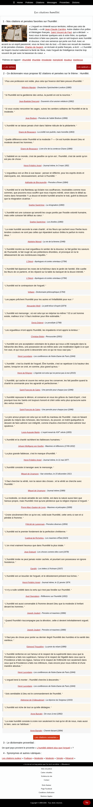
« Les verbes (9, 67)
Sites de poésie (46, 769)
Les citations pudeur (11, 758)
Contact (46, 780)
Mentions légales (46, 796)
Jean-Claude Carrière (55, 29)
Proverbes (65, 2)
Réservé (69, 758)
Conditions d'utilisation (46, 792)
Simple (59, 758)
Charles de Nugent (34, 47)
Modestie (38, 758)
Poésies (29, 2)
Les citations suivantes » (46, 737)
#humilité (26, 60)
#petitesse (78, 60)
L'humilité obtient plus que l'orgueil (53, 748)
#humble (36, 60)
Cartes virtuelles (46, 772)
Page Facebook (46, 789)
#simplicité (58, 60)
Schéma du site (46, 776)
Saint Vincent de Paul (61, 32)
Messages (52, 2)
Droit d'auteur (46, 785)
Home (20, 2)
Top (86, 803)
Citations (40, 2)
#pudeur (68, 60)
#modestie (47, 60)
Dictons (75, 2)
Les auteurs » (83, 67)
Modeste (50, 758)
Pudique (28, 758)
